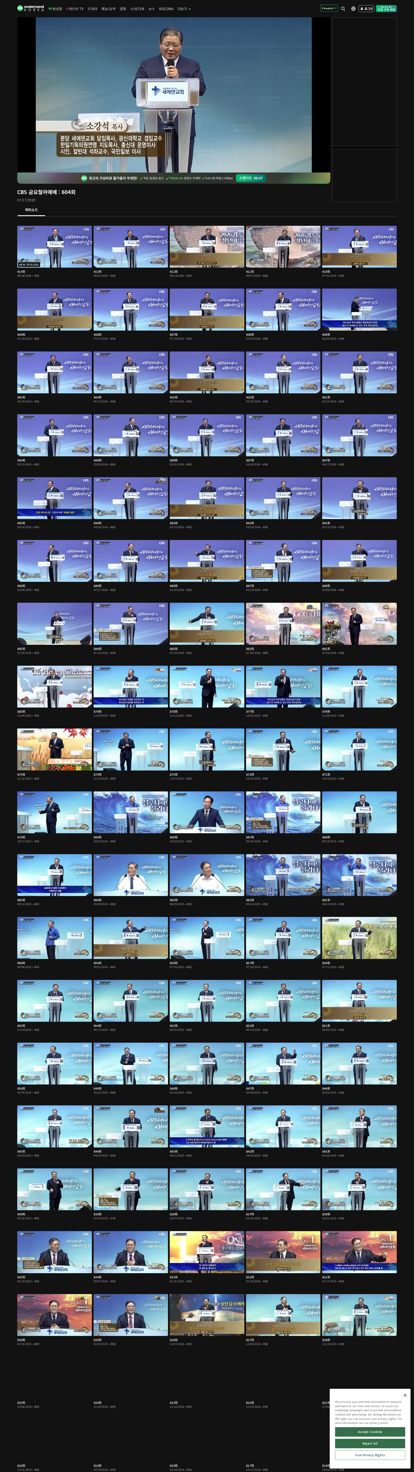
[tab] (31, 210)
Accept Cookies (370, 1432)
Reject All (370, 1443)
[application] (173, 95)
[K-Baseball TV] (329, 8)
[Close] (405, 1395)
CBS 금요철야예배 (37, 192)
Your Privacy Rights (370, 1455)
